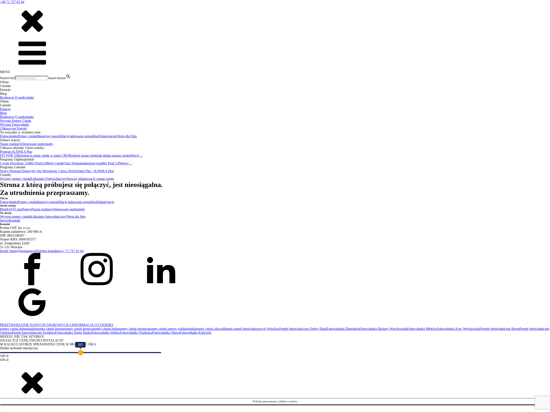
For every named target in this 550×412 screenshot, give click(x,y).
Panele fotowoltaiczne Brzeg (500, 329)
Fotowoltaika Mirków (422, 329)
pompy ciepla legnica (78, 329)
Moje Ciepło (55, 163)
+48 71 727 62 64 (12, 2)
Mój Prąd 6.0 (38, 163)
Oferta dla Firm (126, 136)
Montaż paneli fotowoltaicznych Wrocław (250, 329)
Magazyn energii (47, 202)
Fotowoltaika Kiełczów (196, 332)
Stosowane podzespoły (37, 144)
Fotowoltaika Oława (166, 332)
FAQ (10, 209)
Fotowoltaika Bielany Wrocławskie (383, 329)
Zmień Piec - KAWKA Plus (95, 171)
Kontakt (28, 97)
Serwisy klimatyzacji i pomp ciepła (90, 179)
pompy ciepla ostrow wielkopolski (171, 329)
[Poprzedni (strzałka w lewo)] (0, 411)
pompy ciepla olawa (208, 329)
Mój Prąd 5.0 (110, 163)
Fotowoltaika (9, 136)
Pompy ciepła (27, 136)
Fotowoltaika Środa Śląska (73, 332)
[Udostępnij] (3, 407)
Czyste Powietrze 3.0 (14, 163)
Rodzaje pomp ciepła (83, 155)
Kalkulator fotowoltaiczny (48, 216)
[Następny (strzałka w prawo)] (2, 411)
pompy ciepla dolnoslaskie (18, 329)
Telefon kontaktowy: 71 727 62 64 (60, 251)
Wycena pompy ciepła (15, 216)
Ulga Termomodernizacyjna (82, 163)
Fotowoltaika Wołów (106, 332)
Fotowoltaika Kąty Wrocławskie (459, 329)
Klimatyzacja (107, 136)
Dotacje (5, 109)
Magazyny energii (48, 136)
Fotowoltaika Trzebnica (136, 332)
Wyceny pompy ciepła (15, 179)
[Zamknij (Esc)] (5, 407)
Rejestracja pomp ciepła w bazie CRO (43, 155)
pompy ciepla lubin (105, 329)
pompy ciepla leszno (50, 329)
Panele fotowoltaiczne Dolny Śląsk (303, 329)
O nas (19, 97)
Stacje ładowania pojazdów (79, 136)
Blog (3, 113)
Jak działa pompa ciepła (114, 155)
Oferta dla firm (76, 216)
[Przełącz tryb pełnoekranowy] (2, 407)
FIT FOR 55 (8, 155)
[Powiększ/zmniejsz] (0, 407)
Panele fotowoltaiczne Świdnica (33, 332)
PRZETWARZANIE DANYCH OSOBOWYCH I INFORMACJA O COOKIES (56, 325)
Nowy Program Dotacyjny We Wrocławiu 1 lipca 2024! (38, 171)
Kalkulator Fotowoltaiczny (48, 179)
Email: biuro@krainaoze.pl (18, 251)
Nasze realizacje (11, 144)
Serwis (4, 220)
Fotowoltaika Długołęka (343, 329)
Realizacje (7, 97)
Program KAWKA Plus (16, 151)
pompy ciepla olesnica (133, 329)
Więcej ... (136, 155)
